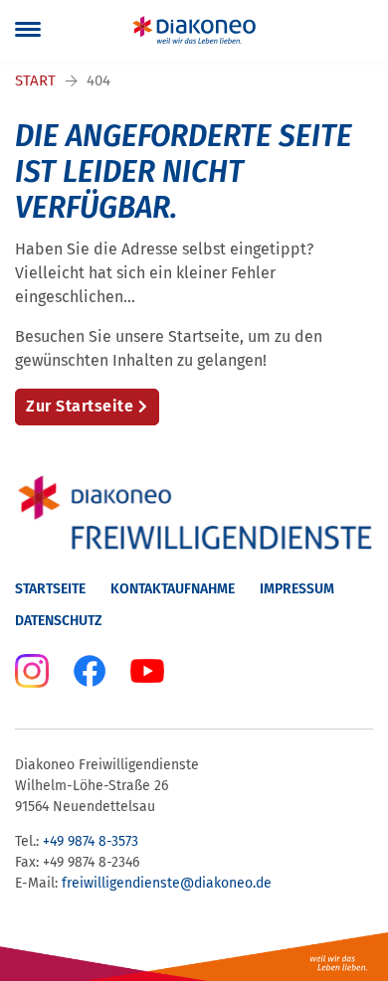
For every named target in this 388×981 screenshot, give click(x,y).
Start (35, 80)
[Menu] (28, 30)
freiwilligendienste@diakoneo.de (167, 883)
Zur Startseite (79, 406)
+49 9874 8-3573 (90, 841)
